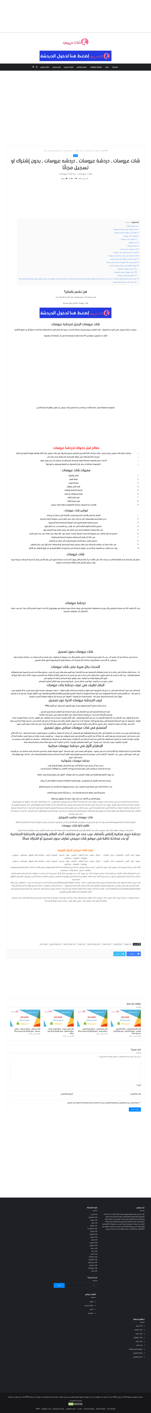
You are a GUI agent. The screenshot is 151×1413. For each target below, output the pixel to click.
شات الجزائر (93, 1231)
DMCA (38, 1409)
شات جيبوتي (93, 1265)
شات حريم (139, 1341)
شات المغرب (93, 1234)
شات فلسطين (92, 1217)
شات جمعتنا (138, 1330)
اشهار (97, 151)
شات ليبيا (94, 1251)
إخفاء (127, 222)
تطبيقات (90, 1313)
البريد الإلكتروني (135, 1094)
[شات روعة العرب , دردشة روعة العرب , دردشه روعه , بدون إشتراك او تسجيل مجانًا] (92, 1018)
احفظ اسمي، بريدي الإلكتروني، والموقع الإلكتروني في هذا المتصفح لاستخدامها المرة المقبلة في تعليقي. (103, 1103)
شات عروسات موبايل (55, 944)
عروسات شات (44, 944)
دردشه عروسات (106, 944)
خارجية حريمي (68, 67)
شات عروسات (81, 944)
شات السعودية (92, 1228)
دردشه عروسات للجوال (93, 944)
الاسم (138, 1085)
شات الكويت (93, 1245)
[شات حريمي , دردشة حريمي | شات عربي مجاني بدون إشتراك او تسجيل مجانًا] (75, 42)
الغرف (91, 1301)
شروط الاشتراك (100, 1409)
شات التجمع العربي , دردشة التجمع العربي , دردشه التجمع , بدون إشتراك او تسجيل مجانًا (127, 1031)
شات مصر (94, 1271)
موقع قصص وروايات (135, 1349)
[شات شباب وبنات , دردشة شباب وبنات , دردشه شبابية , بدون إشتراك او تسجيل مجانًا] (59, 1018)
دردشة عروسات (117, 944)
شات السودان (93, 1257)
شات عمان (94, 1248)
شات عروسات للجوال (69, 944)
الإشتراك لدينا (111, 1409)
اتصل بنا (79, 1409)
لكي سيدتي (56, 67)
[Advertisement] (75, 16)
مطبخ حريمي (44, 67)
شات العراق (93, 1226)
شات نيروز (139, 1326)
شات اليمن (93, 1254)
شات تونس (93, 1237)
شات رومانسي (137, 1357)
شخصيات (115, 67)
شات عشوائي (137, 1337)
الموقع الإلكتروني (67, 1094)
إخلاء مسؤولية (46, 1409)
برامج (107, 67)
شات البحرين (93, 1242)
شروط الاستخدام (89, 1409)
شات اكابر (139, 1345)
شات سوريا (93, 1220)
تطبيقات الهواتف (96, 67)
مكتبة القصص (137, 1353)
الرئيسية (103, 151)
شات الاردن (93, 1214)
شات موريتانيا (92, 1268)
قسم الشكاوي (71, 1409)
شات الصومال (93, 1259)
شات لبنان (94, 1223)
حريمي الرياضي (82, 67)
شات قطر (94, 1240)
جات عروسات (127, 944)
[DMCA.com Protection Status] (75, 1405)
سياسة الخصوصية (58, 1409)
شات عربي (138, 1333)
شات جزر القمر (92, 1262)
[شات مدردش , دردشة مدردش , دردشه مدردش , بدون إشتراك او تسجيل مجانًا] (25, 1018)
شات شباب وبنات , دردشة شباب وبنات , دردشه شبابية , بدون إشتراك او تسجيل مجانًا (60, 1031)
